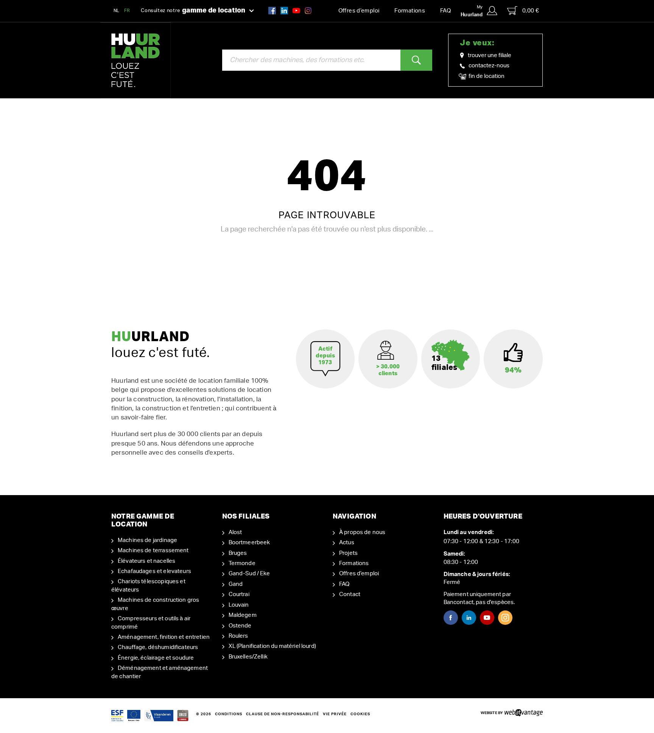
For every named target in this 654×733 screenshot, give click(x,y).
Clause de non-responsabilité (282, 714)
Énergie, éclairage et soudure (156, 658)
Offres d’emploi (359, 11)
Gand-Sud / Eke (249, 573)
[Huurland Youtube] (296, 10)
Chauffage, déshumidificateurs (158, 647)
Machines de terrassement (153, 550)
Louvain (239, 605)
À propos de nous (362, 532)
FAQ (445, 11)
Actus (346, 542)
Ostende (240, 626)
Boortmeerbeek (249, 542)
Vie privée (335, 714)
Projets (348, 553)
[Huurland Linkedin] (469, 617)
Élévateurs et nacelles (146, 561)
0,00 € (530, 11)
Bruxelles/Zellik (248, 657)
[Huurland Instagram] (308, 10)
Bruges (238, 553)
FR (127, 10)
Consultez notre (193, 10)
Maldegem (243, 615)
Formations (409, 11)
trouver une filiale (489, 55)
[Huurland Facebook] (272, 10)
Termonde (242, 563)
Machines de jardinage (147, 540)
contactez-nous (489, 65)
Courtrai (239, 594)
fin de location (486, 76)
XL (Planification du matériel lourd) (272, 646)
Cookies (360, 714)
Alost (235, 532)
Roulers (238, 636)
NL (117, 10)
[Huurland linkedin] (284, 10)
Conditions (228, 714)
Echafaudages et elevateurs (154, 571)
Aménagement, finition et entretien (164, 637)
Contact (349, 594)
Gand (236, 584)
